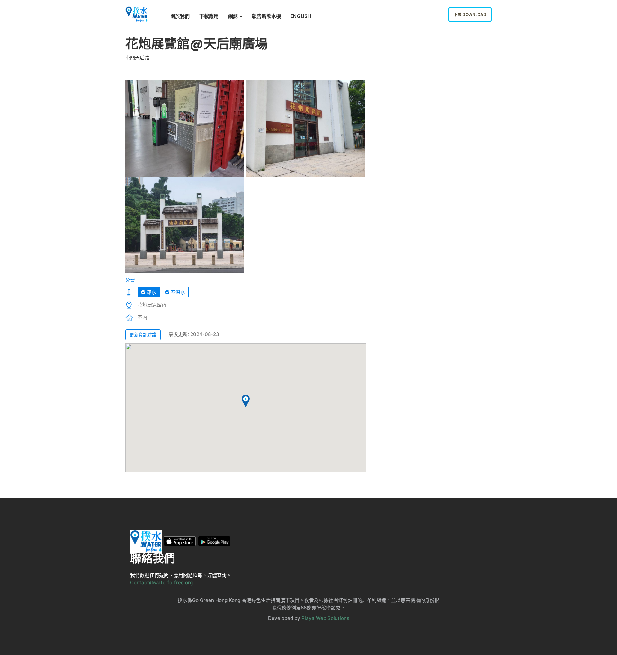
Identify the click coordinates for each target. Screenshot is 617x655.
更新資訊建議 (143, 334)
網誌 (233, 16)
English (301, 16)
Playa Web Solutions (325, 618)
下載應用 (209, 16)
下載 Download (470, 14)
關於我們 (180, 16)
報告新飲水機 (266, 16)
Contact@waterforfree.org (161, 583)
